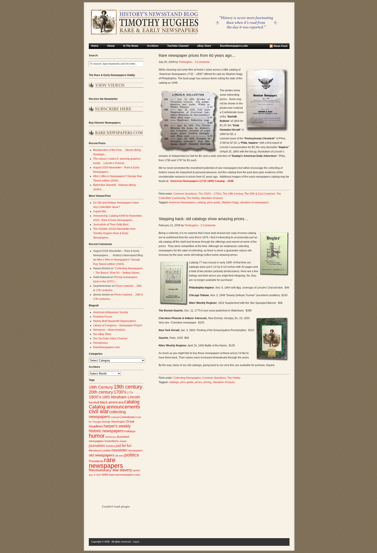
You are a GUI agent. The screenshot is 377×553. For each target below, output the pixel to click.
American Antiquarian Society (110, 312)
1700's (120, 392)
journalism (97, 446)
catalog (131, 401)
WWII (105, 474)
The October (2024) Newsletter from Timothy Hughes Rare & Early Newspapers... (114, 233)
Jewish (123, 441)
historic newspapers (106, 431)
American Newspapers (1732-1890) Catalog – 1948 (201, 181)
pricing (207, 382)
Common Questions (185, 193)
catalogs (174, 382)
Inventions (112, 441)
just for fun (124, 446)
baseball (94, 402)
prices (198, 382)
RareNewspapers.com (234, 45)
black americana (111, 402)
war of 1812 (95, 475)
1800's (95, 397)
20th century (101, 391)
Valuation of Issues (212, 198)
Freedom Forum (102, 316)
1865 (106, 397)
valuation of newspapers (254, 202)
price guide (213, 202)
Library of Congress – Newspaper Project (117, 325)
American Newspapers (182, 202)
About (111, 45)
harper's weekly (117, 426)
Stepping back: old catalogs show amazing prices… (203, 219)
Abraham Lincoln (125, 397)
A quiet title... (100, 211)
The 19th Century (233, 193)
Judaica (110, 446)
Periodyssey (100, 342)
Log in (136, 541)
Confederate (127, 417)
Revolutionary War (104, 470)
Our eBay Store (102, 334)
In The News (130, 45)
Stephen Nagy (230, 202)
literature (95, 450)
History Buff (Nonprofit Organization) (114, 321)
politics (131, 455)
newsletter (119, 450)
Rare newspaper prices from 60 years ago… (197, 55)
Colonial (115, 417)
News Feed (280, 46)
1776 (130, 392)
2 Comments (202, 62)
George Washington (113, 421)
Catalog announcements (114, 407)
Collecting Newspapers (187, 377)
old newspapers (101, 455)
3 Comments (208, 225)
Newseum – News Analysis (109, 329)
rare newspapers (106, 462)
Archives (152, 45)
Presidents (96, 461)
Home (94, 45)
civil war (99, 411)
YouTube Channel (177, 45)
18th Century (101, 387)
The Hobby (193, 198)
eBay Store (204, 45)
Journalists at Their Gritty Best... (111, 224)
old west (119, 455)
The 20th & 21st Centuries (259, 193)
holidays (129, 431)
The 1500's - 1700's (209, 193)
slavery (126, 470)
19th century (128, 387)
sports (136, 470)
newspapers (135, 450)
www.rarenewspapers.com (124, 474)
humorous (110, 436)
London (106, 450)
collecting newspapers (107, 414)
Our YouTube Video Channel (110, 338)
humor (97, 436)
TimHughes (185, 62)
